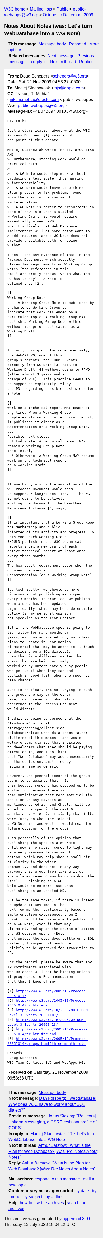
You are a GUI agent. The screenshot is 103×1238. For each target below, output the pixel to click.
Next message (61, 56)
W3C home (14, 9)
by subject (32, 1196)
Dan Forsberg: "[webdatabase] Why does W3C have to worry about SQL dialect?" (52, 1104)
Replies (86, 61)
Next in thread (63, 61)
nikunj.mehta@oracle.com (34, 99)
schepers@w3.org (70, 76)
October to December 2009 (68, 15)
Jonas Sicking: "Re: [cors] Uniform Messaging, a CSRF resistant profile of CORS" (52, 1122)
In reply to (38, 61)
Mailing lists (41, 9)
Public (62, 9)
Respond (77, 44)
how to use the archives (42, 1202)
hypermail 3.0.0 (77, 1218)
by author (54, 1196)
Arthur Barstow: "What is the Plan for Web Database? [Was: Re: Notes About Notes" (52, 1151)
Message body (52, 44)
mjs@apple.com (68, 88)
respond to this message (57, 1179)
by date (82, 1191)
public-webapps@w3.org (41, 105)
